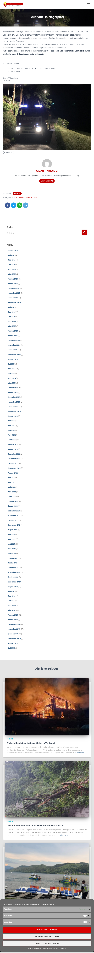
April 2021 (12, 549)
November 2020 (14, 572)
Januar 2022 (13, 506)
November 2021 (14, 515)
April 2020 (12, 605)
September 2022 (14, 468)
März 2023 (12, 440)
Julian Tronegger (46, 170)
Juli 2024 (11, 364)
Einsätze (17, 193)
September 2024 (14, 355)
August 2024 (13, 359)
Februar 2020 (13, 615)
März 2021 (12, 553)
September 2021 (14, 525)
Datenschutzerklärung (35, 948)
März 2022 (12, 497)
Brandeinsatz (19, 197)
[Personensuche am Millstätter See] (47, 871)
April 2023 (12, 435)
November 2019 (14, 629)
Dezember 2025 (14, 288)
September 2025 (14, 302)
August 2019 (13, 643)
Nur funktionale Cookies (47, 936)
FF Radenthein (31, 197)
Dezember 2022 (14, 454)
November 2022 (14, 459)
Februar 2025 (13, 331)
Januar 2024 (13, 392)
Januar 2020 (13, 620)
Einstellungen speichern (47, 943)
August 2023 (13, 416)
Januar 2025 (13, 336)
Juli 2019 (11, 648)
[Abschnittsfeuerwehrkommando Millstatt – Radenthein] (14, 4)
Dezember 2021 (14, 511)
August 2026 (13, 250)
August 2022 (13, 473)
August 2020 (13, 586)
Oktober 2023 (13, 407)
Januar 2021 (13, 563)
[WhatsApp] (19, 205)
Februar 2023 (13, 444)
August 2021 (13, 530)
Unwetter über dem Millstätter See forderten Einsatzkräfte (35, 825)
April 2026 (12, 269)
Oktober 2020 (13, 577)
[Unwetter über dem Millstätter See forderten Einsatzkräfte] (47, 789)
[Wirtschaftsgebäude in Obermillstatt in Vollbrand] (47, 706)
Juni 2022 (12, 482)
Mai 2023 (11, 430)
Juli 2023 (11, 421)
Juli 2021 (11, 534)
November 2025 (14, 293)
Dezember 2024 (14, 340)
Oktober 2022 (13, 463)
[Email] (25, 205)
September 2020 (14, 582)
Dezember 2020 (14, 568)
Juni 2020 (12, 596)
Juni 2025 (12, 312)
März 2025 (12, 326)
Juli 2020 (11, 591)
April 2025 (12, 321)
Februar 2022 (13, 501)
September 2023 (14, 411)
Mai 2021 (11, 544)
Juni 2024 (12, 369)
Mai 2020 (11, 601)
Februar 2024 (13, 388)
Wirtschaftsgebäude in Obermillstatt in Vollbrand (31, 743)
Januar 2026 (13, 284)
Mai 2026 (11, 265)
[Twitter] (13, 205)
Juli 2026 (11, 255)
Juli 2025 (11, 307)
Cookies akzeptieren (47, 930)
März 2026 (12, 274)
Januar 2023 (13, 449)
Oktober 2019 (13, 634)
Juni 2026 (12, 260)
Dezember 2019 (14, 624)
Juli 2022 (11, 478)
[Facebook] (7, 205)
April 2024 (12, 378)
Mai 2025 (11, 317)
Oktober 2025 (13, 298)
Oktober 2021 (13, 520)
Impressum (62, 948)
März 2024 (12, 383)
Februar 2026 (13, 279)
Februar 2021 (13, 558)
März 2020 (12, 610)
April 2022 (12, 492)
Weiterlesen (79, 753)
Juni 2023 (12, 426)
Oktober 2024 (13, 350)
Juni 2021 (12, 539)
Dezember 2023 (14, 397)
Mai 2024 (11, 373)
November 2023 (14, 402)
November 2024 (14, 345)
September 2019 (14, 639)
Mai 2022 (11, 487)
